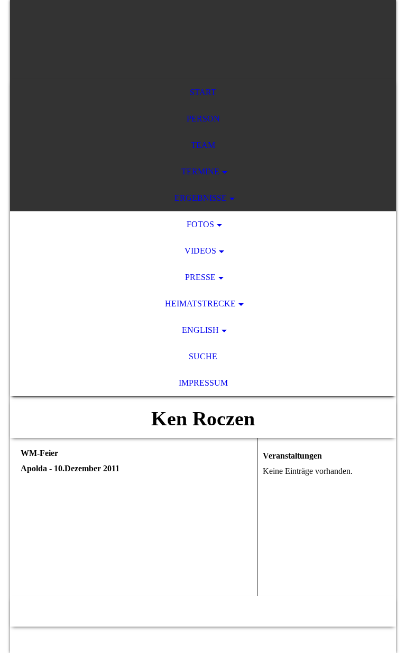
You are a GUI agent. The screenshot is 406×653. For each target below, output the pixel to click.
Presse (200, 277)
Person (203, 118)
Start (203, 92)
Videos (200, 250)
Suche (203, 356)
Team (203, 145)
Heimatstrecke (200, 303)
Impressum (203, 382)
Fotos (200, 224)
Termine (200, 171)
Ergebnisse (200, 197)
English (200, 329)
